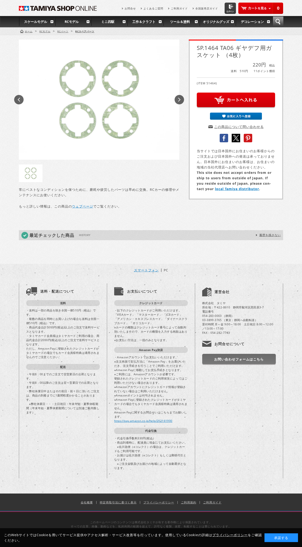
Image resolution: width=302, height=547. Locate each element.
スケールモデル (35, 21)
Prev (19, 99)
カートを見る (260, 8)
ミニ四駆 (107, 21)
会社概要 (87, 502)
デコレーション (252, 21)
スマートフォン (146, 270)
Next (179, 99)
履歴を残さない (270, 235)
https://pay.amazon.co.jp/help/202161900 (143, 421)
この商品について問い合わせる (239, 126)
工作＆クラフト (143, 21)
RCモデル (72, 21)
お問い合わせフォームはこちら (239, 359)
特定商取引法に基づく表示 (118, 502)
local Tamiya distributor (237, 189)
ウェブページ (82, 206)
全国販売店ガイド (206, 8)
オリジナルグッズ (216, 21)
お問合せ (130, 8)
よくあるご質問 (153, 8)
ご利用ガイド (179, 8)
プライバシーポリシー (158, 502)
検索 (278, 21)
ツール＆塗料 (180, 21)
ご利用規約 (188, 502)
